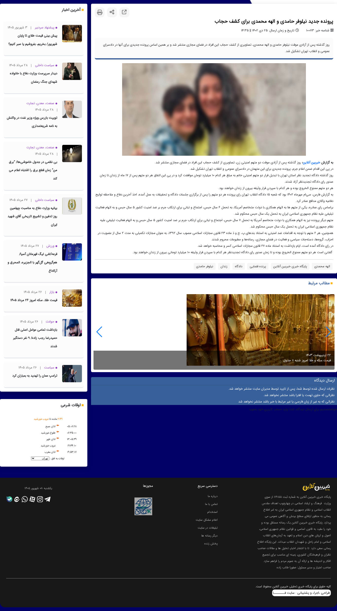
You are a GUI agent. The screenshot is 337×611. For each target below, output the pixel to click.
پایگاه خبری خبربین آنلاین (290, 266)
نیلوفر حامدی (204, 266)
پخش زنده (211, 543)
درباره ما (213, 496)
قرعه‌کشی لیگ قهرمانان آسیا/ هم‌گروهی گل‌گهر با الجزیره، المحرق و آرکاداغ (32, 262)
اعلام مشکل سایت (207, 519)
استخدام (212, 512)
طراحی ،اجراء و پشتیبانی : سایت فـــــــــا (301, 592)
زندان (224, 266)
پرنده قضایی (258, 266)
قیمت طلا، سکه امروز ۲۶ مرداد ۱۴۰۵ (33, 300)
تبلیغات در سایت (208, 527)
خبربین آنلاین (311, 162)
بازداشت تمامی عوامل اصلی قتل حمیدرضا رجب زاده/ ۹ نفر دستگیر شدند (35, 338)
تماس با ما (211, 504)
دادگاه (238, 266)
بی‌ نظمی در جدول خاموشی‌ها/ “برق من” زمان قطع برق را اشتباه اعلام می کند (33, 170)
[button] (99, 331)
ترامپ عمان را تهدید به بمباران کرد (34, 375)
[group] (214, 332)
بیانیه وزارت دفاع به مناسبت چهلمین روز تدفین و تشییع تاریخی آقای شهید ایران (32, 216)
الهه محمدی (322, 266)
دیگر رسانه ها (209, 535)
